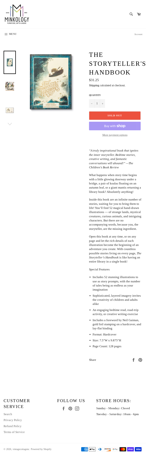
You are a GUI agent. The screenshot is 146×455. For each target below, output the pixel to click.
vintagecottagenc (21, 449)
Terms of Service (14, 432)
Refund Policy (13, 426)
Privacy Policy (13, 420)
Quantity (95, 95)
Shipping (94, 85)
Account (138, 34)
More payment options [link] (114, 134)
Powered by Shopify (41, 449)
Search (8, 414)
